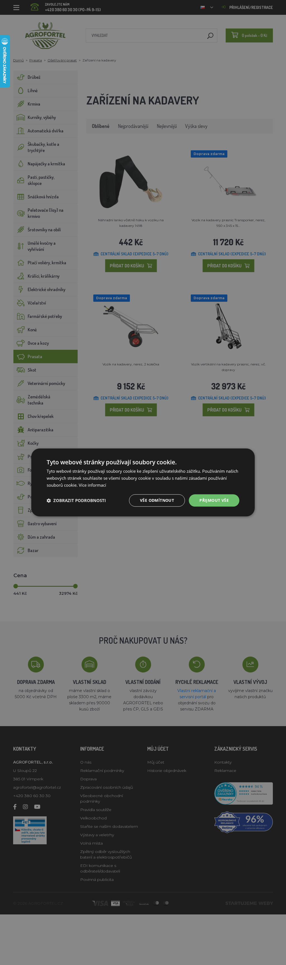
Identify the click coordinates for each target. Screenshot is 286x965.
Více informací (92, 485)
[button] (76, 500)
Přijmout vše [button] (214, 500)
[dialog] (143, 482)
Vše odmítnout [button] (157, 500)
